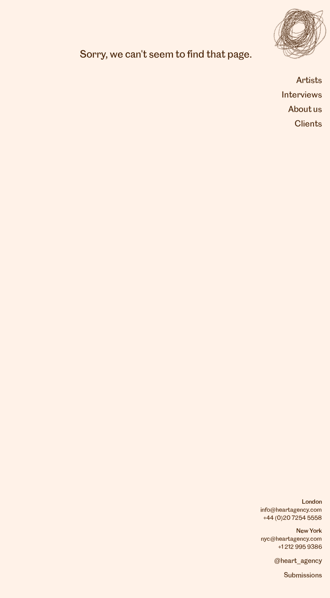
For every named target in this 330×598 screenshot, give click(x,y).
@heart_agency (298, 561)
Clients (308, 124)
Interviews (302, 95)
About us (305, 110)
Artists (309, 81)
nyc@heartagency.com (291, 539)
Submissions (303, 575)
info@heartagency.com (291, 510)
